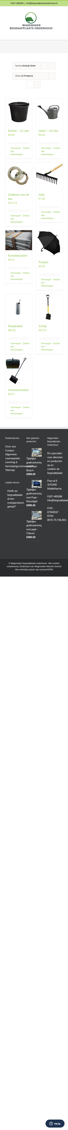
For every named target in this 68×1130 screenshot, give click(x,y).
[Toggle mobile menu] (61, 34)
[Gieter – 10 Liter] (49, 112)
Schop (43, 326)
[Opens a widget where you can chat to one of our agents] (55, 1124)
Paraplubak (15, 326)
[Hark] (49, 176)
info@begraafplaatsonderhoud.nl (42, 3)
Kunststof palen (17, 255)
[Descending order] (52, 65)
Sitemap (10, 469)
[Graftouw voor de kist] (18, 176)
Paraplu (43, 262)
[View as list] (36, 84)
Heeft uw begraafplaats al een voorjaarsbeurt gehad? (13, 498)
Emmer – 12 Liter (18, 130)
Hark (41, 194)
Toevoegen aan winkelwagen (14, 151)
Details (26, 148)
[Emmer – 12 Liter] (18, 112)
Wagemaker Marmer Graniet (48, 566)
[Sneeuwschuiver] (18, 371)
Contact (9, 450)
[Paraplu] (49, 243)
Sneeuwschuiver (18, 390)
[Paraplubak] (18, 307)
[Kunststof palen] (18, 240)
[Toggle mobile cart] (55, 34)
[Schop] (49, 307)
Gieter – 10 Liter (48, 130)
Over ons (10, 446)
